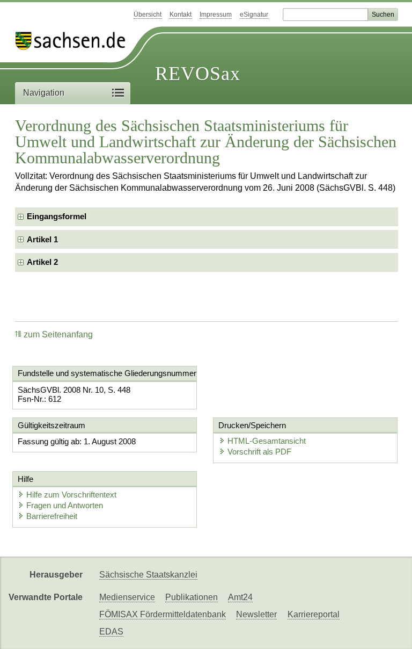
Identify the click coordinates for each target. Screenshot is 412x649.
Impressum (216, 14)
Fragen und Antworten (64, 505)
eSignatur (254, 14)
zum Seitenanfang (58, 334)
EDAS (111, 631)
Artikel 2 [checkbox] (42, 261)
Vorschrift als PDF (259, 451)
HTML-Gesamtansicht (266, 440)
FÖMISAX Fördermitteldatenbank (162, 614)
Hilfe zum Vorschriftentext (71, 494)
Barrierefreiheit (51, 516)
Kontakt (181, 14)
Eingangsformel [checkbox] (56, 216)
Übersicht (147, 14)
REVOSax (197, 73)
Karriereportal (314, 614)
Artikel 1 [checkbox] (42, 239)
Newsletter (256, 614)
